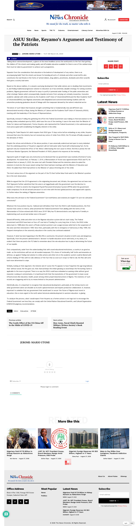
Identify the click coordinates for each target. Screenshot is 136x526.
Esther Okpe (45, 458)
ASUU (16, 311)
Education (24, 311)
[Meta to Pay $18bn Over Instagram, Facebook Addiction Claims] (114, 438)
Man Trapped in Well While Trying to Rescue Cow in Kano (119, 139)
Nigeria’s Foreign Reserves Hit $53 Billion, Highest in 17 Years (83, 452)
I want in (112, 90)
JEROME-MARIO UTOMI (31, 54)
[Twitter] (111, 66)
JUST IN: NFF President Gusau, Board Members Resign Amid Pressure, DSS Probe (118, 121)
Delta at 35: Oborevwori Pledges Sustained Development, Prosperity (118, 130)
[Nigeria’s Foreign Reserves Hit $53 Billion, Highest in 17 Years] (83, 438)
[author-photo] (8, 458)
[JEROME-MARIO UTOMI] (12, 342)
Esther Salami (107, 458)
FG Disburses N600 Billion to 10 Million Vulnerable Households (119, 148)
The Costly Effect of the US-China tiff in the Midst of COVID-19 (26, 324)
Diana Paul (75, 456)
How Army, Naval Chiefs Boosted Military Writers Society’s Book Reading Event (68, 325)
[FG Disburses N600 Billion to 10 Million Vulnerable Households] (102, 148)
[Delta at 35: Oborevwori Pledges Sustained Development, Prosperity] (102, 130)
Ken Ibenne (13, 458)
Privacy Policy (120, 95)
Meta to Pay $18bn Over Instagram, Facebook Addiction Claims (113, 453)
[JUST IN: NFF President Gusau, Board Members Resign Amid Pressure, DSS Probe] (102, 120)
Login (87, 381)
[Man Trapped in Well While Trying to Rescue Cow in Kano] (102, 139)
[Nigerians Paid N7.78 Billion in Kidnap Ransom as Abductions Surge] (102, 111)
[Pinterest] (116, 66)
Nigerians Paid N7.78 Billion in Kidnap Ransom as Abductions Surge (119, 111)
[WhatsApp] (120, 66)
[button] (11, 19)
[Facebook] (106, 66)
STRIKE (33, 311)
